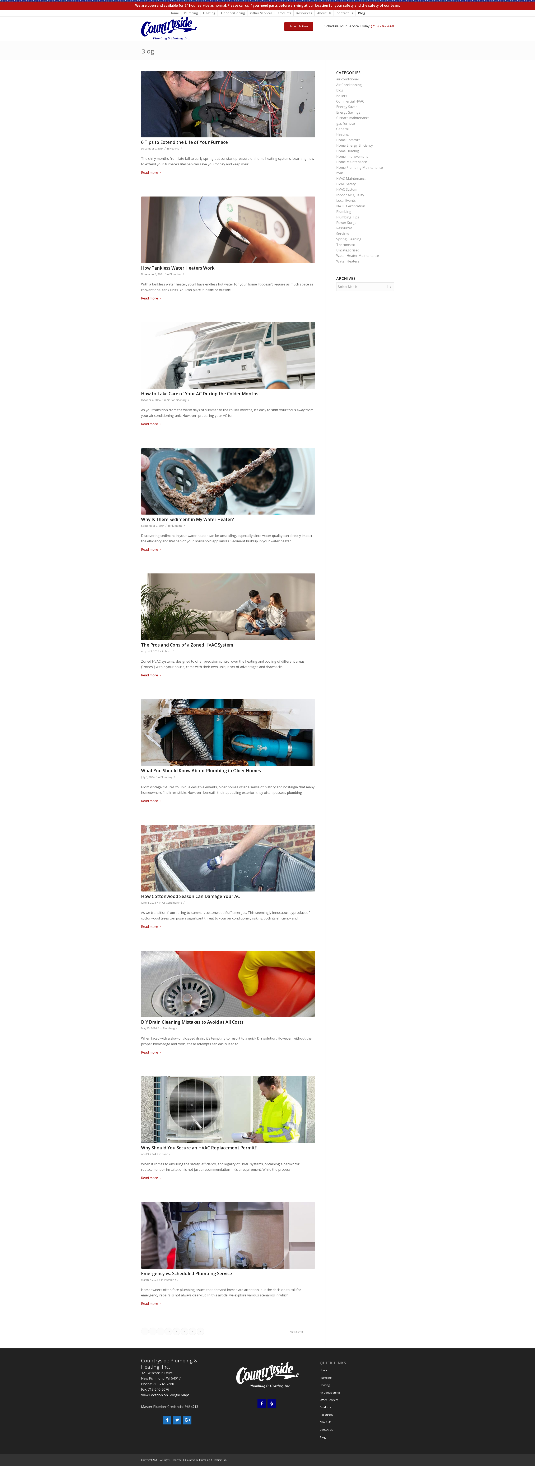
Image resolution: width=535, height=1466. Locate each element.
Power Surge (346, 222)
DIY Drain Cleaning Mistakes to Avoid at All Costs (192, 1022)
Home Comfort (348, 140)
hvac (168, 651)
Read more (149, 172)
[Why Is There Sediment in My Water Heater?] (228, 481)
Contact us (344, 13)
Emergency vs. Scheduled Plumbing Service (186, 1273)
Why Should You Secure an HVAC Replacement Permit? (199, 1148)
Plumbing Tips (347, 217)
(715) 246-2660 (382, 26)
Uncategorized (347, 250)
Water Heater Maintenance (357, 255)
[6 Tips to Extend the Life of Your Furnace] (228, 104)
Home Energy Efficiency (354, 145)
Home (174, 13)
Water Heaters (347, 261)
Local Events (346, 200)
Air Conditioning (232, 13)
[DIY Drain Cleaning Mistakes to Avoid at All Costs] (228, 984)
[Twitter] (177, 1420)
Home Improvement (352, 156)
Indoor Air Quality (350, 195)
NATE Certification (350, 206)
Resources (304, 13)
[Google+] (187, 1420)
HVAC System (346, 189)
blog (339, 90)
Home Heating (347, 151)
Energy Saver (346, 106)
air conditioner (347, 79)
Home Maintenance (351, 162)
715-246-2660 (163, 1384)
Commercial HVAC (350, 101)
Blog (361, 13)
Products (284, 13)
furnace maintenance (352, 117)
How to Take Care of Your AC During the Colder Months (199, 394)
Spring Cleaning (348, 239)
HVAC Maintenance (351, 178)
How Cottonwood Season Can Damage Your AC (190, 896)
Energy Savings (348, 112)
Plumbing (191, 13)
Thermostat (345, 244)
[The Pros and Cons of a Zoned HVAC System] (228, 606)
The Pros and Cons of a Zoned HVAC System (187, 645)
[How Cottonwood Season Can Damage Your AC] (228, 858)
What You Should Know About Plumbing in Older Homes (201, 771)
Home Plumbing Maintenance (359, 167)
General (342, 129)
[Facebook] (167, 1420)
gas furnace (345, 123)
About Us (324, 13)
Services (342, 233)
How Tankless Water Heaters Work (177, 268)
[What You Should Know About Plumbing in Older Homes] (228, 732)
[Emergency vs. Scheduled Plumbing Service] (228, 1235)
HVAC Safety (346, 184)
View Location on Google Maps (165, 1395)
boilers (341, 96)
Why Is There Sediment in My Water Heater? (187, 519)
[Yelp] (272, 1403)
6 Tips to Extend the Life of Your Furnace (184, 142)
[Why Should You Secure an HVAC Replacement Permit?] (228, 1109)
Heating (209, 13)
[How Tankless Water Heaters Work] (228, 230)
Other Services (261, 13)
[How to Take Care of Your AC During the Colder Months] (228, 355)
